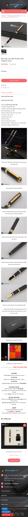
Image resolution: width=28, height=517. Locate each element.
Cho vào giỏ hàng (14, 80)
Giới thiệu (12, 513)
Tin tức (17, 514)
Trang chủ (3, 15)
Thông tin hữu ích (5, 491)
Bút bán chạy (4, 500)
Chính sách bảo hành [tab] (7, 100)
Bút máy (17, 513)
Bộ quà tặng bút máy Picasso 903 (14, 451)
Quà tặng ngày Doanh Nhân (14, 15)
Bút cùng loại (6, 419)
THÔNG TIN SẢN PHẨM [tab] (6, 92)
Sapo (14, 510)
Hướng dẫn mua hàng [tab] (7, 96)
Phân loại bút (4, 504)
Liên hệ (22, 514)
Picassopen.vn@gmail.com (10, 486)
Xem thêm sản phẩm (14, 460)
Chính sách (4, 495)
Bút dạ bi (22, 513)
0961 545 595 (6, 515)
